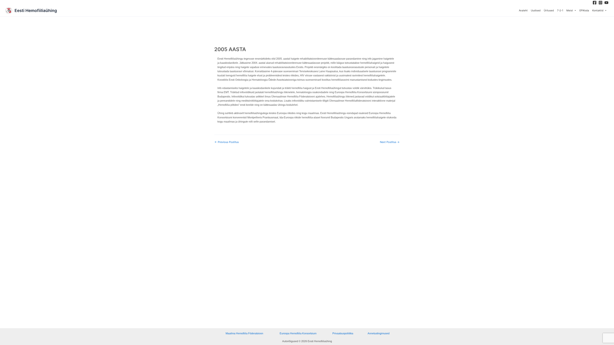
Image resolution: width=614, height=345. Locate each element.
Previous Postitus (227, 142)
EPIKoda (584, 10)
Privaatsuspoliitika (342, 333)
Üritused (549, 10)
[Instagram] (600, 3)
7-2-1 (560, 10)
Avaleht (523, 10)
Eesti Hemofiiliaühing (36, 10)
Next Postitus (389, 142)
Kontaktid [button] (597, 10)
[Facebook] (595, 3)
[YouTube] (606, 3)
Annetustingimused (379, 333)
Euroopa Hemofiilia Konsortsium (298, 333)
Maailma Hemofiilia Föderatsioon (244, 333)
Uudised (536, 10)
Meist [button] (569, 10)
